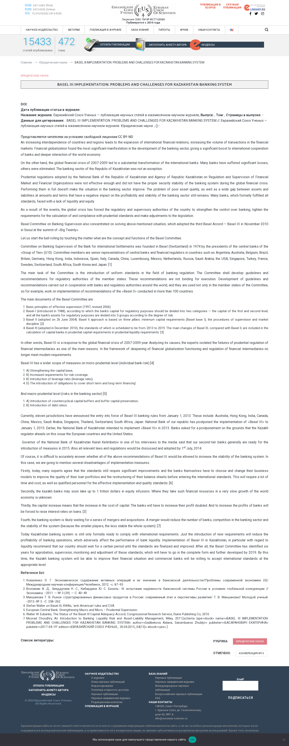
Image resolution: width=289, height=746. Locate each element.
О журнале (98, 677)
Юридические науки (34, 75)
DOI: (28, 13)
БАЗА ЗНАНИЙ (140, 29)
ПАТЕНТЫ (164, 29)
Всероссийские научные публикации (178, 694)
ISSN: (28, 5)
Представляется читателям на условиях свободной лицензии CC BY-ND (77, 137)
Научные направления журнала (110, 698)
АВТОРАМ (74, 29)
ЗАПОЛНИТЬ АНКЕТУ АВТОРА (168, 44)
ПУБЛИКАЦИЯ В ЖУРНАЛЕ (105, 29)
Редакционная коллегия (106, 702)
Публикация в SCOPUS (210, 6)
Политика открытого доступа (110, 689)
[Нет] (284, 740)
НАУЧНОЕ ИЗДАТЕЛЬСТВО (42, 29)
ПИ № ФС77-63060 (153, 19)
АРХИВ (184, 29)
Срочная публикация (232, 6)
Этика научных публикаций (108, 681)
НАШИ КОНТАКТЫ (209, 29)
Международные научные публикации (172, 687)
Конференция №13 (251, 653)
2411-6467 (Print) (43, 5)
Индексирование (102, 685)
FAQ (157, 698)
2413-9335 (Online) (44, 9)
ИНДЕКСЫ (208, 44)
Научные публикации (104, 694)
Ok (192, 739)
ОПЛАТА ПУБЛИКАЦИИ (115, 44)
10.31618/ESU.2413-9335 (47, 13)
